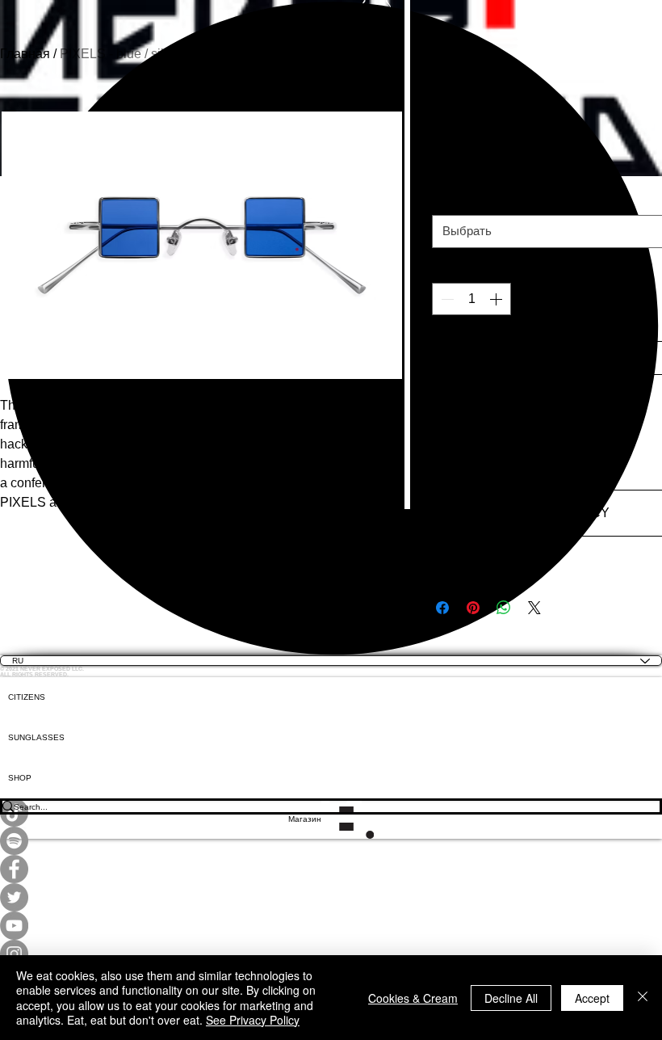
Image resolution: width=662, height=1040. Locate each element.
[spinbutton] (471, 299)
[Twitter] (331, 897)
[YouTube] (331, 926)
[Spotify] (331, 841)
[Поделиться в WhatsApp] (503, 607)
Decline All (511, 998)
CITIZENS (26, 697)
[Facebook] (331, 869)
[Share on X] (534, 607)
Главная (25, 54)
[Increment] (497, 299)
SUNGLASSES (36, 737)
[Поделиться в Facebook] (442, 607)
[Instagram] (331, 954)
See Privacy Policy (253, 1020)
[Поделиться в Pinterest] (473, 607)
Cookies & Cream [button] (413, 998)
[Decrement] (445, 299)
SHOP (19, 777)
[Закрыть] (642, 997)
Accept (592, 998)
